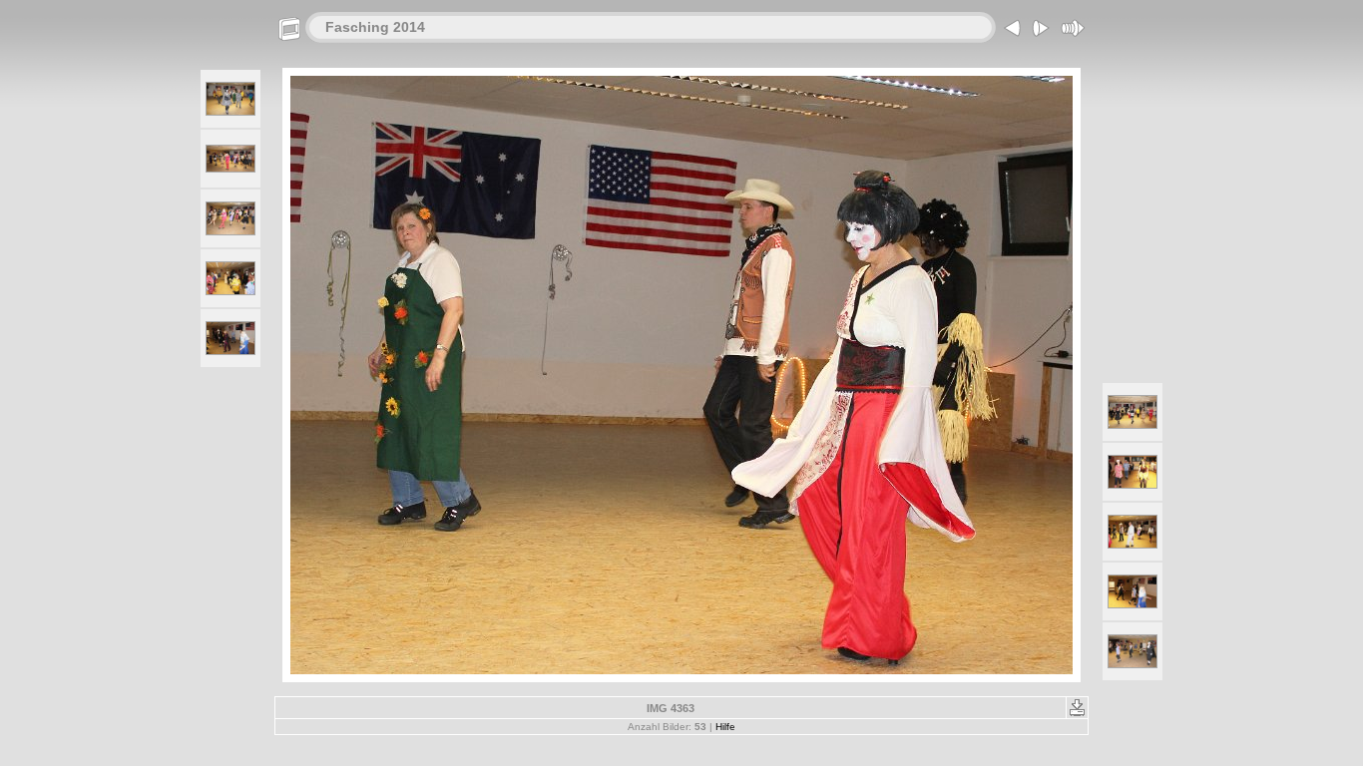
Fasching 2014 (375, 27)
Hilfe (725, 726)
